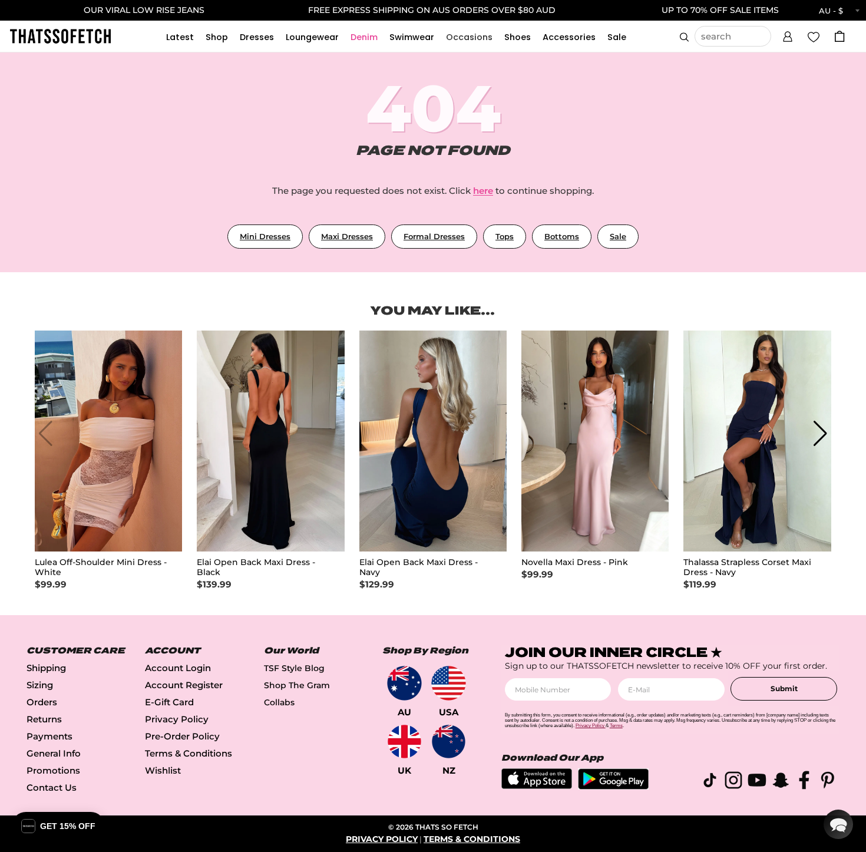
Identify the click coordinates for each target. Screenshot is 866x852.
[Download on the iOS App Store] (536, 785)
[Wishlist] (813, 36)
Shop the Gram (297, 685)
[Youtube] (757, 782)
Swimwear (411, 37)
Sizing (40, 685)
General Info (54, 753)
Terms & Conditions (188, 753)
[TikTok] (710, 782)
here (483, 190)
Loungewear (312, 37)
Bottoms (561, 236)
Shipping (46, 667)
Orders (42, 702)
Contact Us (52, 787)
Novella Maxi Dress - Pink (574, 562)
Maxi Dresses (347, 236)
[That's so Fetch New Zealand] (449, 741)
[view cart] (839, 36)
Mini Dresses (265, 236)
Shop (217, 37)
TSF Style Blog (294, 668)
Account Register (184, 685)
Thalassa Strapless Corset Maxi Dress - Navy (747, 567)
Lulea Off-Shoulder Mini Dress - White (101, 567)
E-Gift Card (169, 702)
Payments (49, 736)
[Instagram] (733, 782)
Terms (616, 725)
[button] (788, 34)
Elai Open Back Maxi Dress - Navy (418, 567)
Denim (364, 37)
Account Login (178, 667)
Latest (180, 37)
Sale (616, 37)
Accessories (569, 37)
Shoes (517, 37)
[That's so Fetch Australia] (404, 683)
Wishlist (163, 770)
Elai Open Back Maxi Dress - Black (256, 567)
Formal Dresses (434, 236)
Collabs (279, 702)
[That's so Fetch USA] (449, 683)
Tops (504, 236)
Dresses (257, 37)
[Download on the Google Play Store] (613, 786)
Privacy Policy (177, 719)
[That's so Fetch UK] (404, 741)
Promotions (53, 770)
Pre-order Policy (182, 736)
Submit (784, 688)
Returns (44, 719)
